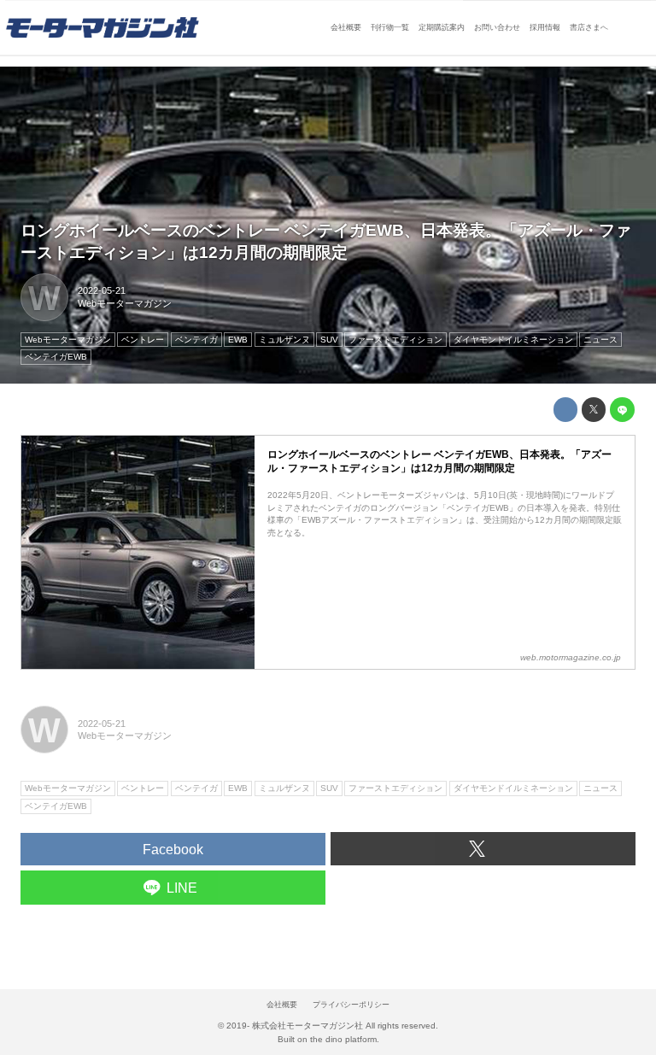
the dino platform (343, 1039)
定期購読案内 (442, 27)
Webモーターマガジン (125, 303)
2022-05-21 (102, 290)
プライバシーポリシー (351, 1004)
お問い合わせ (497, 27)
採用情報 (545, 27)
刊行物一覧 (390, 27)
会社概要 (346, 27)
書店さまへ (589, 27)
